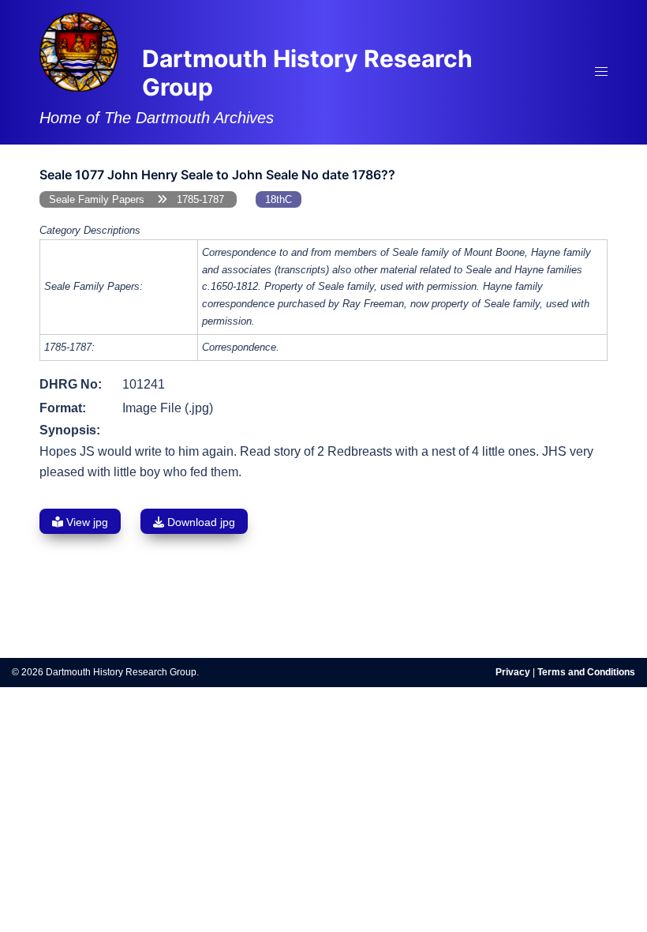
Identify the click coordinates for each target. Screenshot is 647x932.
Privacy (513, 672)
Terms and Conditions (586, 672)
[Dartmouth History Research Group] (78, 51)
